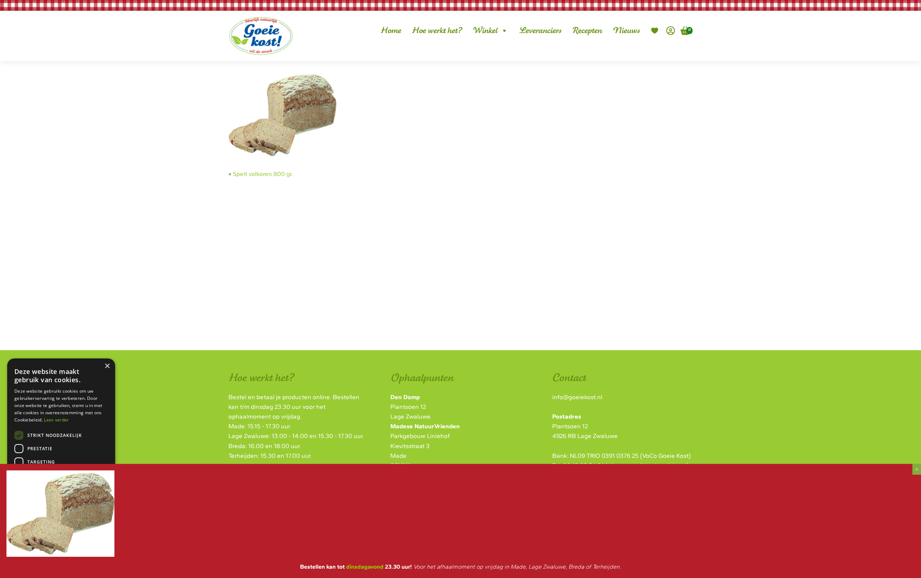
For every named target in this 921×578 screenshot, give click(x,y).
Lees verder (56, 420)
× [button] (107, 366)
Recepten (587, 30)
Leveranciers (540, 30)
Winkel (485, 30)
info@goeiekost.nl (577, 397)
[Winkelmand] (682, 30)
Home (391, 30)
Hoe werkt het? (437, 30)
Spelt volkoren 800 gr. (263, 173)
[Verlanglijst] (654, 30)
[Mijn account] (670, 30)
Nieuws (626, 30)
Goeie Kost (255, 24)
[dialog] (61, 455)
